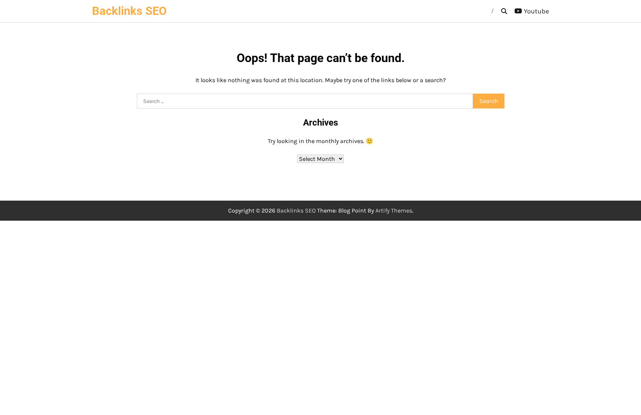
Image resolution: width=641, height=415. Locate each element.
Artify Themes (393, 210)
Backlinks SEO (129, 11)
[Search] (504, 11)
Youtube (536, 11)
